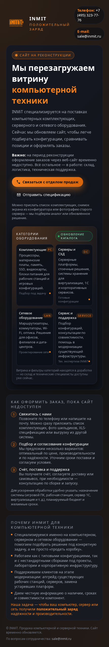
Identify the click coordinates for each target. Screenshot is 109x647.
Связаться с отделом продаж (51, 182)
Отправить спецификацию (46, 194)
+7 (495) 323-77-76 (88, 15)
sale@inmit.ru (89, 36)
